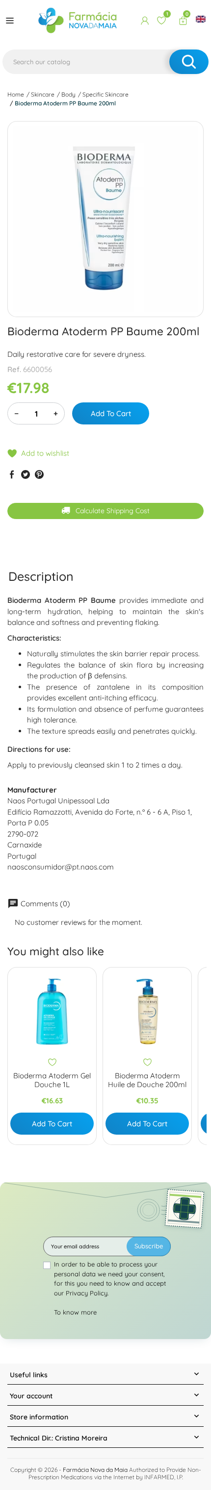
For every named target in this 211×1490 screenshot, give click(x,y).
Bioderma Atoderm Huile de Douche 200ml (147, 1080)
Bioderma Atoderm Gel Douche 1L (52, 1080)
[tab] (41, 576)
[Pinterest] (39, 474)
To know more (75, 1312)
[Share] (11, 474)
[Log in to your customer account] (144, 20)
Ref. (14, 369)
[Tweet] (25, 474)
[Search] (189, 62)
